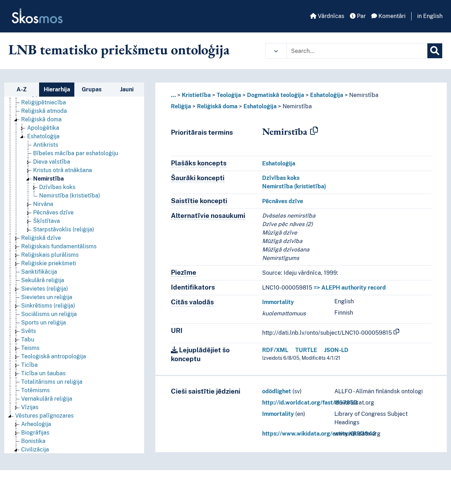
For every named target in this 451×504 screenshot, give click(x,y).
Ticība (29, 365)
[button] (276, 51)
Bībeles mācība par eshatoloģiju (75, 153)
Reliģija (181, 106)
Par (361, 16)
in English (430, 16)
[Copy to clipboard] (314, 131)
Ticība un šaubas (43, 373)
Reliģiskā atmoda (44, 111)
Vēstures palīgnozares (44, 415)
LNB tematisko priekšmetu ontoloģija (119, 49)
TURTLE (306, 350)
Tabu (27, 339)
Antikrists (45, 144)
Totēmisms (35, 390)
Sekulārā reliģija (42, 280)
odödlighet (276, 391)
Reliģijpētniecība (43, 102)
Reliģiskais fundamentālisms (59, 246)
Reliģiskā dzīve (41, 238)
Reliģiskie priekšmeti (48, 263)
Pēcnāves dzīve (53, 212)
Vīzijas (29, 407)
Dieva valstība (51, 161)
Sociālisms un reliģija (49, 314)
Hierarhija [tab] (57, 89)
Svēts (28, 331)
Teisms (30, 348)
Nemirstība (48, 178)
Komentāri (391, 16)
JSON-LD (336, 350)
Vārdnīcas (330, 16)
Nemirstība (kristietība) (69, 195)
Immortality (278, 302)
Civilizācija (35, 449)
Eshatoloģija (43, 136)
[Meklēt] (435, 51)
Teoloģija (229, 95)
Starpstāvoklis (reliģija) (63, 229)
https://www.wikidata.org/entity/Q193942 (319, 433)
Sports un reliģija (43, 322)
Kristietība (196, 95)
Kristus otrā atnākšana (62, 170)
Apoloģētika (43, 128)
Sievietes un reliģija (46, 297)
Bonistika (33, 441)
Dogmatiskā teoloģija (275, 95)
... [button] (173, 95)
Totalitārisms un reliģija (51, 381)
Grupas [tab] (91, 89)
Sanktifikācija (39, 271)
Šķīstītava (46, 221)
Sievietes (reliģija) (44, 288)
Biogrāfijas (35, 432)
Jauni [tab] (127, 89)
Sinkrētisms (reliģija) (48, 305)
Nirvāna (43, 204)
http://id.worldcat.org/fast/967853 (310, 402)
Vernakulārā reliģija (46, 398)
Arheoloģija (36, 424)
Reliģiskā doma (41, 119)
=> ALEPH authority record (350, 287)
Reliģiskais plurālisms (50, 254)
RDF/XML (275, 350)
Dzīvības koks (57, 187)
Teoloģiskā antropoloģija (53, 356)
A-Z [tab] (22, 89)
